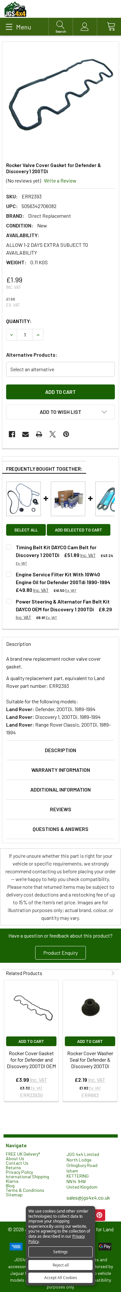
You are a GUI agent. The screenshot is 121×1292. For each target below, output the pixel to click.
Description (60, 750)
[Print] (39, 434)
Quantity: (19, 321)
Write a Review (60, 180)
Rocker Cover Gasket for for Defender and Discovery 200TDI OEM (31, 1059)
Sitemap (14, 1194)
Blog (10, 1185)
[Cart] (109, 27)
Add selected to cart (78, 529)
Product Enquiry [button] (60, 953)
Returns (13, 1167)
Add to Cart (31, 1041)
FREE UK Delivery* (23, 1154)
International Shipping (27, 1176)
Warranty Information (60, 770)
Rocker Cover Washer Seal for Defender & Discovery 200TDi (90, 1059)
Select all (26, 529)
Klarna (12, 1181)
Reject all (61, 1265)
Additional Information (60, 789)
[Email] (25, 434)
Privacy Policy (19, 1172)
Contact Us (17, 1163)
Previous (106, 973)
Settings (60, 1252)
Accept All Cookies (60, 1277)
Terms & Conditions (25, 1190)
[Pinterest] (66, 434)
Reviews (60, 809)
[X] (52, 434)
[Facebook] (12, 434)
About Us (15, 1158)
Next (112, 973)
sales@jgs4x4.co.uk (88, 1197)
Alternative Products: (31, 355)
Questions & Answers (60, 829)
